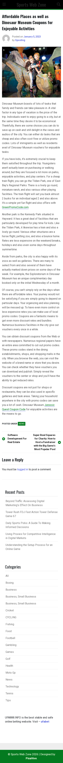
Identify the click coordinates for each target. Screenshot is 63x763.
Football (10, 638)
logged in (22, 469)
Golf (8, 658)
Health (9, 665)
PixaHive (31, 758)
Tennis (9, 693)
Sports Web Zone (31, 4)
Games (10, 652)
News (21, 424)
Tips (8, 700)
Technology (12, 686)
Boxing (10, 582)
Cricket (10, 610)
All (7, 575)
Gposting (20, 40)
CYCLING (11, 617)
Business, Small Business (21, 596)
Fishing (10, 624)
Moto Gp (11, 672)
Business (11, 589)
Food (9, 631)
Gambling (11, 645)
